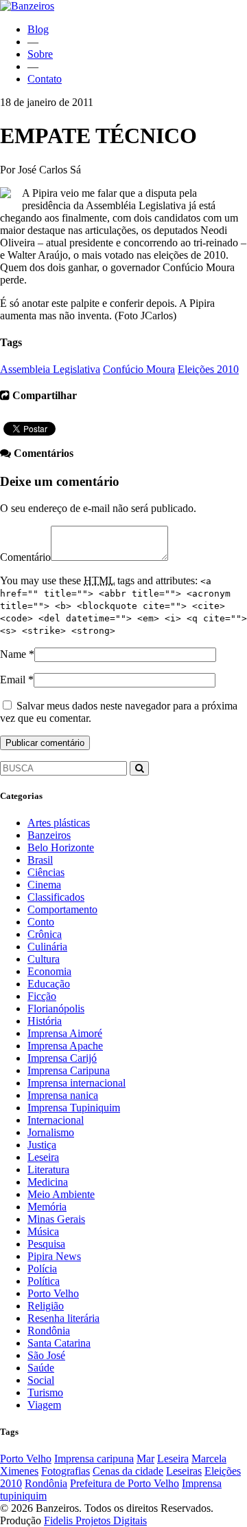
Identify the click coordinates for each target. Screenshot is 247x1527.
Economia (49, 971)
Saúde (40, 1368)
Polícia (42, 1268)
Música (43, 1231)
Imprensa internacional (76, 1083)
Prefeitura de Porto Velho (124, 1483)
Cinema (44, 884)
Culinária (47, 946)
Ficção (41, 996)
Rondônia (48, 1330)
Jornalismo (50, 1132)
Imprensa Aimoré (64, 1033)
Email (12, 679)
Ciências (45, 872)
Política (43, 1281)
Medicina (47, 1182)
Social (40, 1380)
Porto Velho (53, 1293)
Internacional (55, 1120)
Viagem (44, 1405)
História (44, 1021)
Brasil (40, 860)
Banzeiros (49, 835)
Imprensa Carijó (62, 1058)
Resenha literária (63, 1318)
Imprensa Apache (65, 1045)
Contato (44, 79)
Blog (38, 29)
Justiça (41, 1145)
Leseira (43, 1157)
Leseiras (184, 1471)
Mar (145, 1458)
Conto (40, 922)
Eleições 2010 (208, 369)
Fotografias (65, 1471)
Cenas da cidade (128, 1471)
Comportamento (62, 909)
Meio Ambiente (61, 1194)
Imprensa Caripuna (68, 1070)
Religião (45, 1306)
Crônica (44, 934)
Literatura (48, 1169)
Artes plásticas (58, 823)
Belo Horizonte (60, 847)
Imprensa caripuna (94, 1458)
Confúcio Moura (139, 369)
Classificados (55, 897)
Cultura (43, 959)
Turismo (45, 1392)
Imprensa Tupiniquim (73, 1107)
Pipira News (54, 1256)
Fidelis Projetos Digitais (95, 1520)
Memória (47, 1207)
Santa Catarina (59, 1343)
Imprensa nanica (62, 1095)
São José (46, 1355)
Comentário (25, 557)
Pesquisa (46, 1244)
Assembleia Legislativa (50, 369)
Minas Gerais (56, 1219)
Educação (48, 984)
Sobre (40, 54)
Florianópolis (55, 1008)
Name (13, 654)
